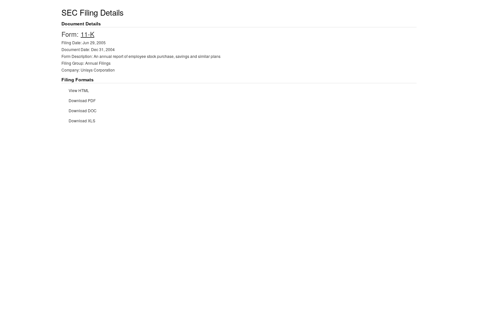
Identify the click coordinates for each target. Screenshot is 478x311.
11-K (87, 34)
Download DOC (83, 110)
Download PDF (82, 100)
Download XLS (82, 120)
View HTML (79, 90)
